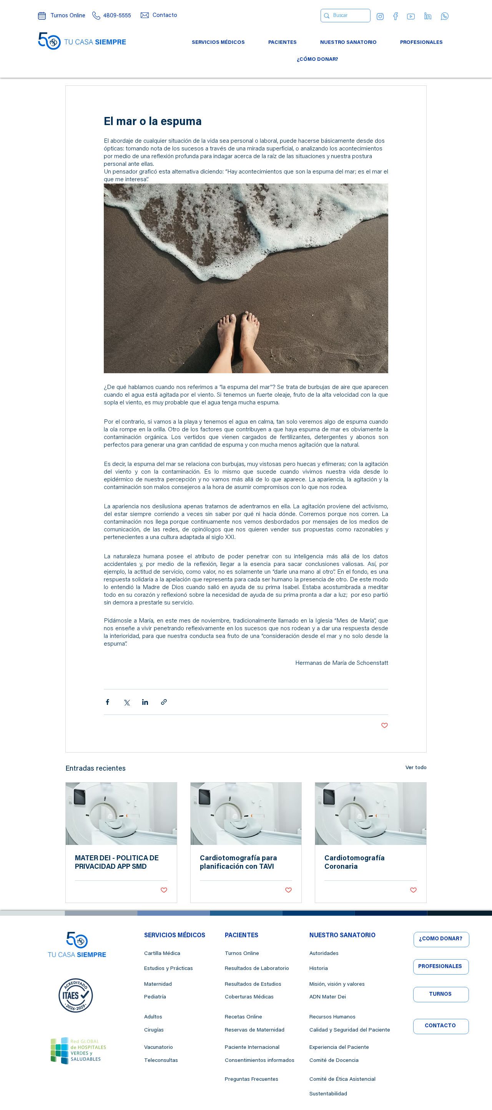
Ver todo (416, 768)
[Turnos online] (42, 15)
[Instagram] (380, 16)
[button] (218, 43)
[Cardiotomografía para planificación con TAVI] (246, 814)
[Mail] (144, 15)
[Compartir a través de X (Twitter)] (126, 702)
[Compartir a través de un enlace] (164, 702)
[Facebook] (395, 16)
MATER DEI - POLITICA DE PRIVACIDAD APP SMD (117, 863)
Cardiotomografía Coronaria (354, 863)
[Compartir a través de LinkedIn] (145, 702)
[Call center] (96, 15)
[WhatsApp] (444, 16)
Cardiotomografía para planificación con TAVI (238, 863)
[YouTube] (411, 16)
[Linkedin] (428, 16)
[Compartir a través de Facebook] (107, 702)
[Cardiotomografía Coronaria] (370, 814)
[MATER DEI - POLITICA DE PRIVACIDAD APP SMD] (121, 814)
